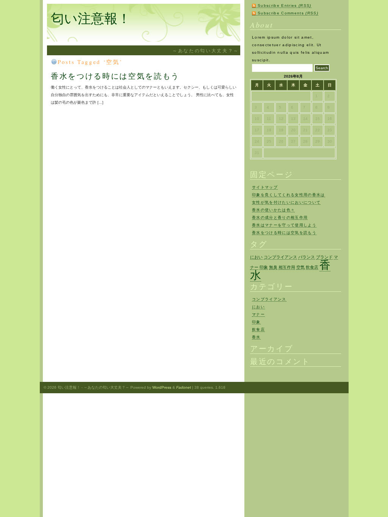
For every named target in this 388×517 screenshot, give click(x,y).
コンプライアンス (280, 257)
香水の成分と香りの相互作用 (280, 217)
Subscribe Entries (284, 5)
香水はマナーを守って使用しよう (284, 225)
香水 (256, 337)
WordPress (161, 387)
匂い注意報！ (91, 18)
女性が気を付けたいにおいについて (286, 202)
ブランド (324, 257)
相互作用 (286, 267)
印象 (264, 267)
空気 (300, 267)
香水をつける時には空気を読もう (115, 76)
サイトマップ (265, 187)
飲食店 (312, 267)
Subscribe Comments (288, 13)
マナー (258, 314)
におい (256, 257)
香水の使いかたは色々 (273, 210)
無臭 (273, 267)
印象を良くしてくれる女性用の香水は (288, 195)
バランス (306, 257)
